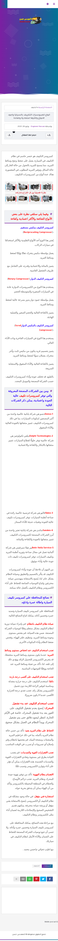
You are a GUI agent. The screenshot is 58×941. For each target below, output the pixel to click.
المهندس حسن (18, 935)
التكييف (34, 108)
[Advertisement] (29, 57)
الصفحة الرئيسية (45, 108)
